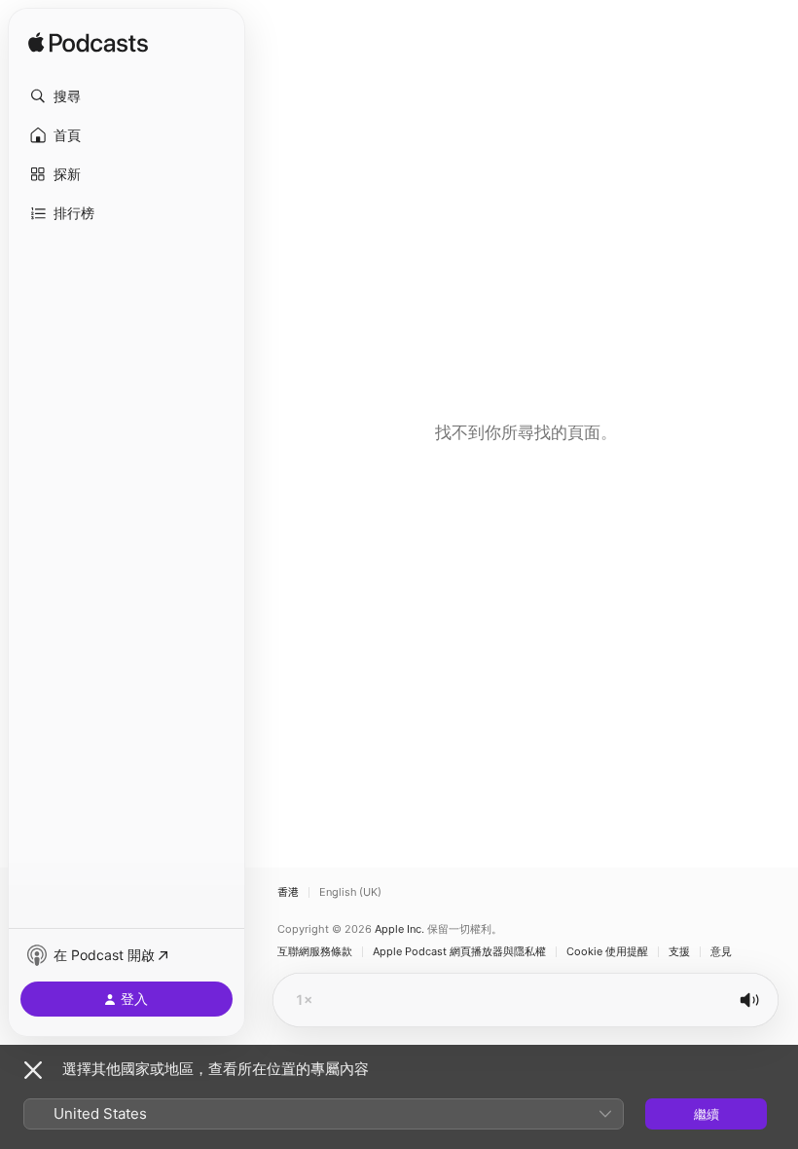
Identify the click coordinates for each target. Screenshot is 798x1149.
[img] (88, 44)
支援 (679, 951)
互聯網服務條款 (314, 951)
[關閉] (33, 1070)
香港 (288, 892)
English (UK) (350, 892)
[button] (126, 96)
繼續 (706, 1114)
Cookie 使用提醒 (607, 951)
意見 (721, 951)
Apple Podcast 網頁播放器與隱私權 (459, 951)
